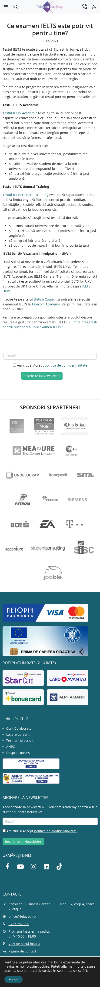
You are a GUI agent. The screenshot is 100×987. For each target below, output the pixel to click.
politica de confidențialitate (66, 365)
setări (82, 971)
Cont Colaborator (19, 728)
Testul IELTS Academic (20, 113)
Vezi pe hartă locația (24, 944)
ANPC (10, 746)
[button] (15, 7)
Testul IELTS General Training (25, 194)
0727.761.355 (19, 924)
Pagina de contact (22, 951)
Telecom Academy (46, 304)
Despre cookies (18, 752)
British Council (45, 299)
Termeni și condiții (20, 740)
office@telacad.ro (22, 916)
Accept (13, 979)
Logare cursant (18, 734)
